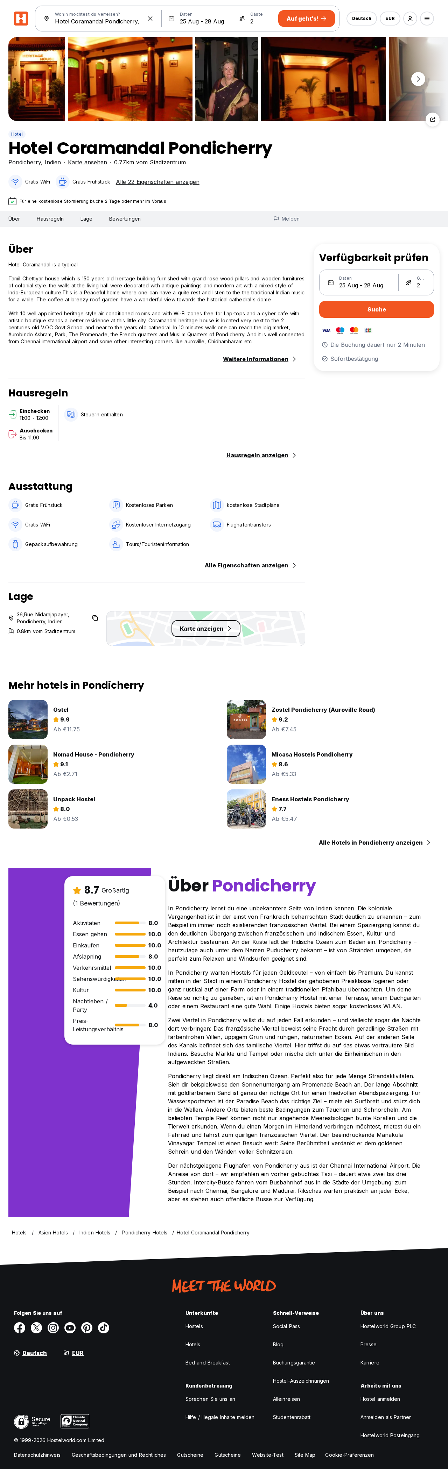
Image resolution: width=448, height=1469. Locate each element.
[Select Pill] (410, 19)
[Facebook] (19, 1327)
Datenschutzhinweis (37, 1455)
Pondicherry (24, 162)
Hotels (193, 1344)
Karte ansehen (87, 162)
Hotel (17, 134)
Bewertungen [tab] (125, 219)
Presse (368, 1344)
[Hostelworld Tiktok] (103, 1327)
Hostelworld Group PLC (388, 1326)
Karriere (369, 1363)
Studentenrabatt (292, 1417)
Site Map (305, 1455)
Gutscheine (190, 1455)
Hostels (194, 1326)
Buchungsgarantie (294, 1363)
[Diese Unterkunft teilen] (433, 120)
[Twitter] (36, 1327)
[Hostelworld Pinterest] (86, 1327)
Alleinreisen (286, 1399)
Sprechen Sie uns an (210, 1399)
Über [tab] (14, 219)
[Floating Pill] (418, 79)
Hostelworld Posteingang (390, 1435)
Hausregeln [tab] (50, 219)
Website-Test (267, 1455)
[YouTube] (70, 1327)
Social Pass (286, 1326)
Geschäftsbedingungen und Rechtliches (119, 1455)
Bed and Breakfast (208, 1363)
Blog (278, 1344)
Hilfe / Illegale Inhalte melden (220, 1417)
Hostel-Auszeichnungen (301, 1381)
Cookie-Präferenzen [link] (349, 1455)
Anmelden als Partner (385, 1417)
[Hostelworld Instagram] (53, 1327)
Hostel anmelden (380, 1399)
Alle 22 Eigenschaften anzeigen (158, 181)
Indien (53, 162)
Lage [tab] (86, 219)
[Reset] (150, 18)
